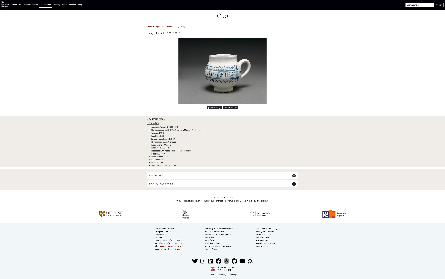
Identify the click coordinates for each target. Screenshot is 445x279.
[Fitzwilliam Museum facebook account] (211, 261)
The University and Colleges (267, 228)
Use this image (215, 108)
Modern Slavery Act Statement (218, 246)
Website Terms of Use (214, 231)
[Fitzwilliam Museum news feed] (250, 261)
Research (72, 5)
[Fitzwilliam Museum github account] (234, 261)
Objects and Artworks (164, 26)
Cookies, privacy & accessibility (218, 234)
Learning (56, 5)
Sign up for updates (223, 197)
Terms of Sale (211, 249)
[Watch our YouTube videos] (242, 261)
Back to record (231, 108)
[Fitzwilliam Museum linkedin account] (219, 261)
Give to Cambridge (263, 234)
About (64, 5)
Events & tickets (31, 5)
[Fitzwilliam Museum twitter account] (195, 261)
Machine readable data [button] (161, 183)
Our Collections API (213, 243)
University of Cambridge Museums (219, 228)
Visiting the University (265, 231)
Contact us (209, 237)
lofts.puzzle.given (174, 249)
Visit (20, 5)
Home (15, 4)
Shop (80, 5)
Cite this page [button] (156, 175)
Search (439, 5)
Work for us (210, 240)
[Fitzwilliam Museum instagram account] (203, 261)
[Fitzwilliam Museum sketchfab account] (227, 261)
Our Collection (45, 5)
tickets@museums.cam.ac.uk (170, 246)
